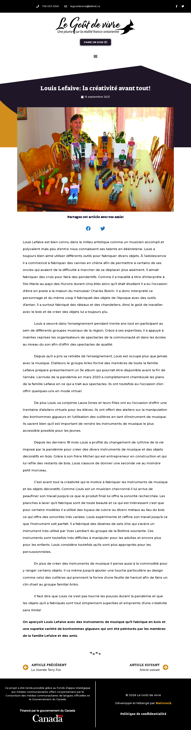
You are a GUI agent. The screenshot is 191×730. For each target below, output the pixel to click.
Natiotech (163, 703)
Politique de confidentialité (143, 714)
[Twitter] (182, 6)
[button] (96, 56)
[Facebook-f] (176, 6)
